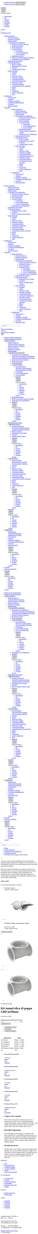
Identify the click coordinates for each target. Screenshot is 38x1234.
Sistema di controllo (14, 101)
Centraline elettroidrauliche (16, 102)
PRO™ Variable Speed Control (21, 214)
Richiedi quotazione (6, 932)
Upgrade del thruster (14, 62)
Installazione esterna (18, 56)
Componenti (19, 51)
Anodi (13, 74)
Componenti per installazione (16, 42)
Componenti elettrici (18, 79)
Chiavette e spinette (17, 77)
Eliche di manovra (9, 36)
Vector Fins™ (12, 97)
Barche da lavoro (9, 4)
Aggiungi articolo (5, 1023)
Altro (13, 94)
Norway (6, 19)
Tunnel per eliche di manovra (20, 44)
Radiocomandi (12, 41)
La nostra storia (8, 1178)
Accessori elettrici (17, 49)
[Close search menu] (1, 843)
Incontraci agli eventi (10, 1185)
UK (5, 18)
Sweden (6, 21)
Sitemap (3, 1231)
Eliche (13, 89)
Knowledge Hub (9, 1165)
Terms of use (9, 1231)
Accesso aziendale (9, 1168)
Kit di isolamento (17, 47)
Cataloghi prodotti (9, 1167)
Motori (14, 87)
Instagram (7, 1206)
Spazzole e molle (17, 76)
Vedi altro (7, 107)
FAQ (5, 1163)
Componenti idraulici (18, 84)
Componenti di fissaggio (19, 81)
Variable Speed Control (18, 69)
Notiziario (7, 1207)
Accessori (11, 104)
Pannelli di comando (14, 39)
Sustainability (8, 1183)
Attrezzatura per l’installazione (21, 59)
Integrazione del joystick (15, 61)
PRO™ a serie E (17, 64)
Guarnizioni (15, 91)
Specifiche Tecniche (10, 1027)
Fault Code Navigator (10, 1172)
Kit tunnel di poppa (17, 46)
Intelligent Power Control (19, 66)
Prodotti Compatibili (10, 1031)
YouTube (7, 1204)
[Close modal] (1, 858)
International (8, 16)
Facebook (7, 1202)
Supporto (3, 7)
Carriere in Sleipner (10, 1181)
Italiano (3, 9)
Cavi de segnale (20, 54)
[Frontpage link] (6, 33)
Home (6, 848)
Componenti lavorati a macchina (21, 86)
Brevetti (6, 1180)
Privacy (16, 1231)
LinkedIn (7, 1201)
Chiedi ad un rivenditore (8, 332)
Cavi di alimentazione (21, 52)
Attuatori (14, 72)
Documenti (8, 1029)
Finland (6, 24)
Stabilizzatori (8, 96)
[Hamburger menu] (2, 334)
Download (7, 1112)
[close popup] (6, 331)
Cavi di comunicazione (22, 204)
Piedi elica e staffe (17, 82)
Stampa (6, 1186)
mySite (6, 1170)
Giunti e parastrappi (17, 92)
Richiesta (7, 1063)
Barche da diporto (9, 2)
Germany (7, 26)
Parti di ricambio (13, 71)
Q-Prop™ (15, 67)
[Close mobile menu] (1, 31)
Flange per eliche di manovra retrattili (22, 57)
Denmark (7, 23)
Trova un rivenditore (7, 329)
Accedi (3, 29)
